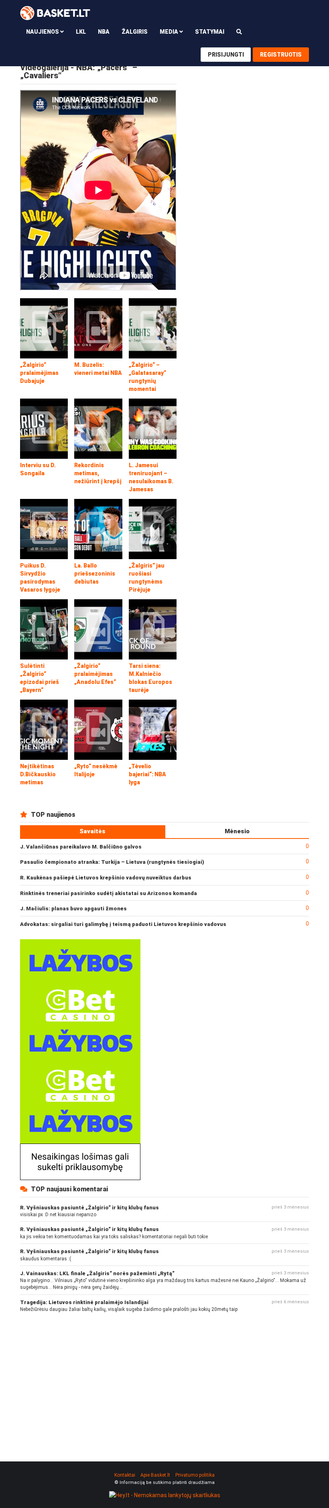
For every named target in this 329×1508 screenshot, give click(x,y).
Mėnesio (237, 831)
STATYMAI (209, 31)
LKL (81, 31)
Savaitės (92, 831)
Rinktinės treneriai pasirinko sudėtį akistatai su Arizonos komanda (108, 893)
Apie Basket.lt (155, 1475)
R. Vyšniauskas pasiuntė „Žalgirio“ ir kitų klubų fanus (89, 1208)
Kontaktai (124, 1475)
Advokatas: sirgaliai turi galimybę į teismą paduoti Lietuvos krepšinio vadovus (123, 924)
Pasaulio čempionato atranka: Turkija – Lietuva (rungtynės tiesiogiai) (112, 862)
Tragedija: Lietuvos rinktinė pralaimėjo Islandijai (84, 1302)
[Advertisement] (164, 1380)
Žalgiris (135, 31)
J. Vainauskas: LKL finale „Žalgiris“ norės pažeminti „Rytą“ (97, 1273)
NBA (104, 31)
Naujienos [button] (43, 31)
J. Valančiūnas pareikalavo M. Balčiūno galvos (81, 847)
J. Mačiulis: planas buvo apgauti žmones (73, 909)
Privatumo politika (195, 1475)
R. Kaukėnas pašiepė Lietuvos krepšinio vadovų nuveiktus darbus (105, 878)
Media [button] (169, 31)
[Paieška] (239, 31)
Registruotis (281, 54)
